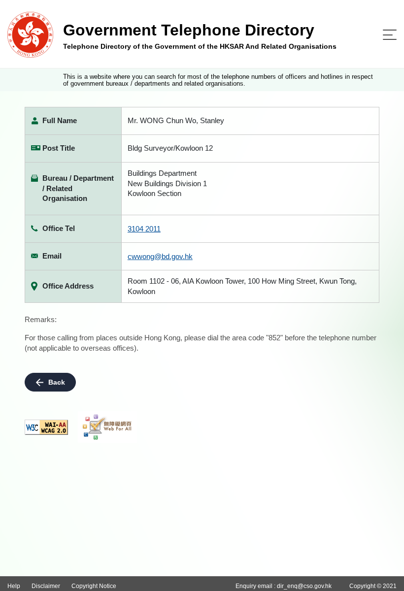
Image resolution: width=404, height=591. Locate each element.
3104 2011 (144, 229)
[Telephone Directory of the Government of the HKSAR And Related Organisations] (30, 34)
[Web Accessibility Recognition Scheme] (107, 427)
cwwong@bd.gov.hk (160, 256)
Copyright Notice (93, 586)
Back (56, 382)
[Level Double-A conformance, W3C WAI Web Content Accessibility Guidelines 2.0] (46, 427)
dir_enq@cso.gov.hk (304, 586)
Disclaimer (46, 586)
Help (13, 586)
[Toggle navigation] (390, 35)
